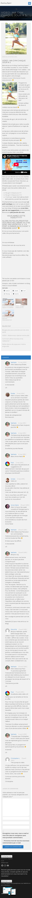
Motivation (11, 56)
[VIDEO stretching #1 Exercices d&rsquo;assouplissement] (8, 313)
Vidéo (15, 56)
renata (13, 479)
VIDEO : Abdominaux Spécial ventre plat (15, 335)
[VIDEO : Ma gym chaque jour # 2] (21, 302)
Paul (12, 462)
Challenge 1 (9, 197)
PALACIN (14, 629)
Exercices (4, 56)
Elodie (13, 393)
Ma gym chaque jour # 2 (13, 195)
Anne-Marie (15, 505)
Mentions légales (7, 858)
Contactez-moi (7, 856)
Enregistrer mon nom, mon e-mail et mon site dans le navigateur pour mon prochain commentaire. (16, 835)
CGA (2, 861)
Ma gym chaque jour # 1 (13, 193)
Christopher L (15, 758)
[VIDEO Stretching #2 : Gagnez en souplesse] (8, 302)
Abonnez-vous (6, 881)
